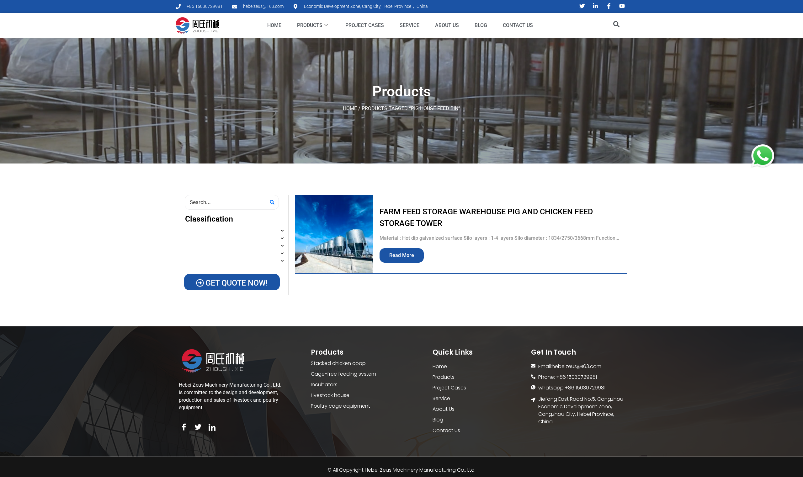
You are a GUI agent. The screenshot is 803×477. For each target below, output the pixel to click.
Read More (401, 255)
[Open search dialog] (613, 25)
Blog (481, 25)
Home (274, 25)
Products (309, 25)
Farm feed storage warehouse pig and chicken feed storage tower (486, 217)
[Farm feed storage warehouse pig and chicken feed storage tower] (334, 234)
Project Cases (364, 25)
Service (409, 25)
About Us (447, 25)
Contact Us (518, 25)
